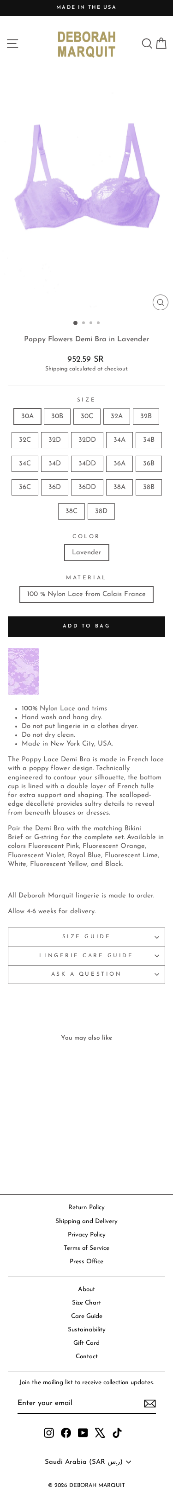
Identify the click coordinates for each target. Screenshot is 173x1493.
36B (149, 463)
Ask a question (86, 974)
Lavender (86, 552)
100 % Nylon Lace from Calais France (86, 594)
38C (72, 511)
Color (86, 536)
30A (27, 416)
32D (54, 440)
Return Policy (86, 1207)
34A (119, 440)
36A (119, 463)
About (86, 1289)
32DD (87, 440)
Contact (87, 1357)
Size (86, 400)
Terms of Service (86, 1248)
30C (87, 416)
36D (54, 487)
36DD (87, 487)
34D (54, 463)
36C (25, 487)
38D (101, 511)
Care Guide (86, 1316)
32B (146, 416)
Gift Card (86, 1343)
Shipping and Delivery (86, 1221)
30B (57, 416)
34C (25, 463)
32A (117, 416)
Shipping (56, 369)
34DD (87, 463)
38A (119, 487)
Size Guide (86, 937)
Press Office (86, 1262)
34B (149, 440)
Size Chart (86, 1303)
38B (149, 487)
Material (86, 578)
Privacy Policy (87, 1235)
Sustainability (87, 1330)
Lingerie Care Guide (86, 956)
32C (25, 440)
